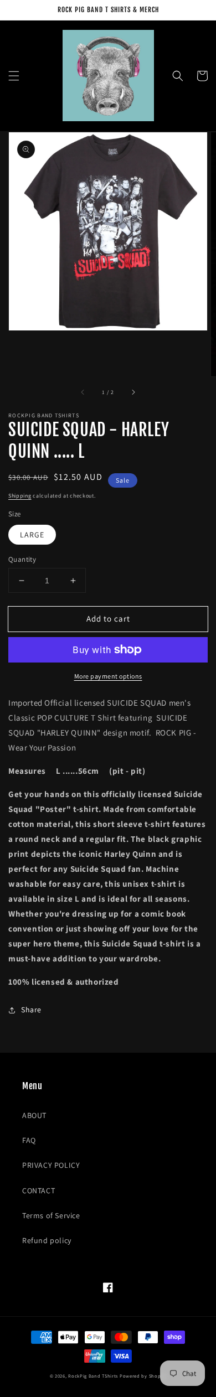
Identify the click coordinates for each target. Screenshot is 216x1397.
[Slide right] (133, 392)
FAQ (29, 1140)
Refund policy (46, 1240)
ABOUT (34, 1115)
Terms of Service (51, 1215)
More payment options (108, 676)
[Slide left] (83, 392)
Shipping (20, 495)
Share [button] (31, 1010)
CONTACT (38, 1191)
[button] (14, 76)
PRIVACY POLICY (51, 1165)
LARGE (32, 535)
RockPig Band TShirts (93, 1376)
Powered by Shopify (143, 1376)
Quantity (22, 559)
